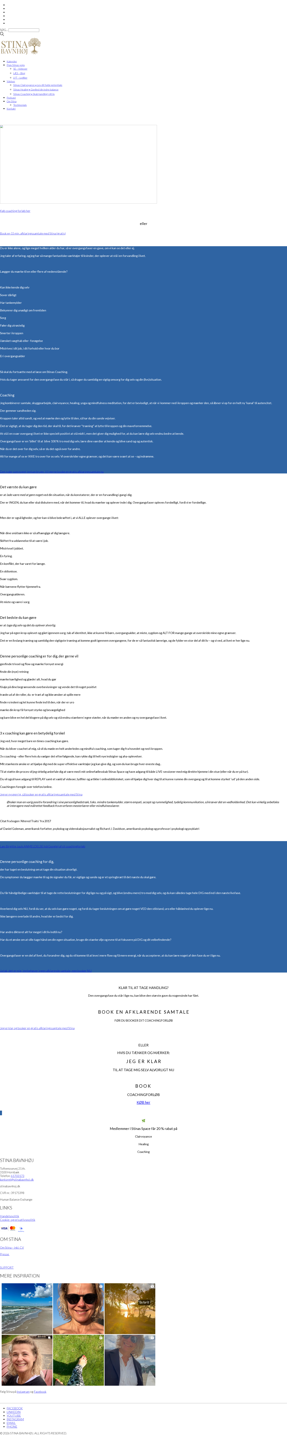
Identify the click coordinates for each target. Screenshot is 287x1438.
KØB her (143, 1102)
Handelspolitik (9, 1216)
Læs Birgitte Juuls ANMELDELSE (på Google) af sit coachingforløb (42, 846)
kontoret (17, 1179)
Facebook (40, 1391)
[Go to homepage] (21, 54)
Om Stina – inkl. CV (12, 1247)
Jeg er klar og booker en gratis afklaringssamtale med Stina (37, 1028)
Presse (4, 1254)
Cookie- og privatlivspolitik (17, 1220)
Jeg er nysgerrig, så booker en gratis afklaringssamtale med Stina (41, 794)
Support (7, 1267)
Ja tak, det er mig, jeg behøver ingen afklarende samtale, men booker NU (46, 971)
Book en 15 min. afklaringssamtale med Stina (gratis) (33, 233)
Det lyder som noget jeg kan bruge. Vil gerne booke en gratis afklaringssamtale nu (52, 471)
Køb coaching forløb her (15, 211)
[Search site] (2, 35)
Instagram (23, 1391)
